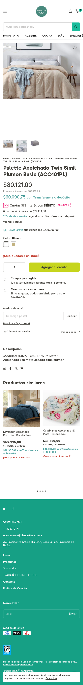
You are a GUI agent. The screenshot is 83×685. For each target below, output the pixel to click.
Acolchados (38, 158)
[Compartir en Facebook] (11, 368)
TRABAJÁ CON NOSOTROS (20, 575)
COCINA (47, 35)
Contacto (9, 581)
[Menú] (5, 11)
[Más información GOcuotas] (64, 205)
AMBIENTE (31, 35)
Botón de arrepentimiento (18, 664)
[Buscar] (76, 26)
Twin (50, 158)
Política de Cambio (15, 588)
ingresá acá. (69, 661)
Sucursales (10, 568)
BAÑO (61, 35)
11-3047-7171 (11, 528)
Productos (9, 562)
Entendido (51, 678)
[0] (78, 11)
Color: (12, 238)
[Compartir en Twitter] (17, 368)
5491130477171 (12, 522)
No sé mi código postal (16, 323)
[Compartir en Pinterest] (21, 368)
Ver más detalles (12, 221)
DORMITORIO (11, 35)
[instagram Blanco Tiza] (4, 509)
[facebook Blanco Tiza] (13, 509)
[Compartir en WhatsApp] (5, 368)
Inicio (6, 158)
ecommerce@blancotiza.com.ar (23, 535)
